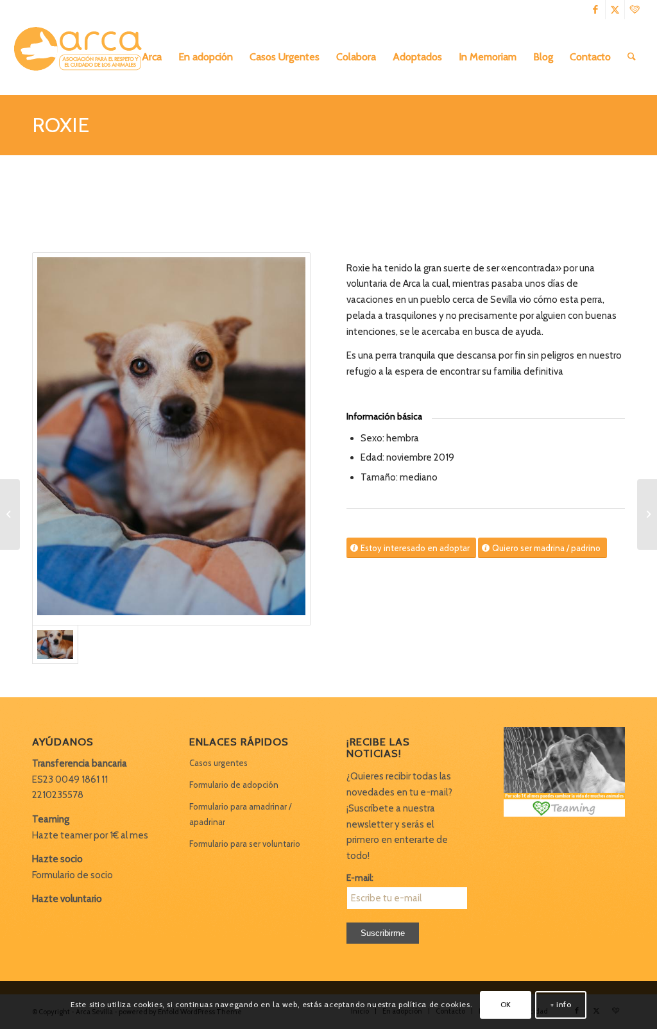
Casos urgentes (218, 763)
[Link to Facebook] (595, 9)
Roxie (60, 124)
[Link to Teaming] (634, 9)
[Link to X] (615, 9)
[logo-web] (82, 57)
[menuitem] (151, 57)
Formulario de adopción (233, 784)
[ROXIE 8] (171, 438)
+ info (561, 1004)
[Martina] (10, 514)
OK (505, 1004)
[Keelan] (647, 514)
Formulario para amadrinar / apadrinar (240, 814)
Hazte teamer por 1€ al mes (90, 835)
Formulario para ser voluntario (244, 843)
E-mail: (359, 877)
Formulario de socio (72, 875)
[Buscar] (631, 57)
